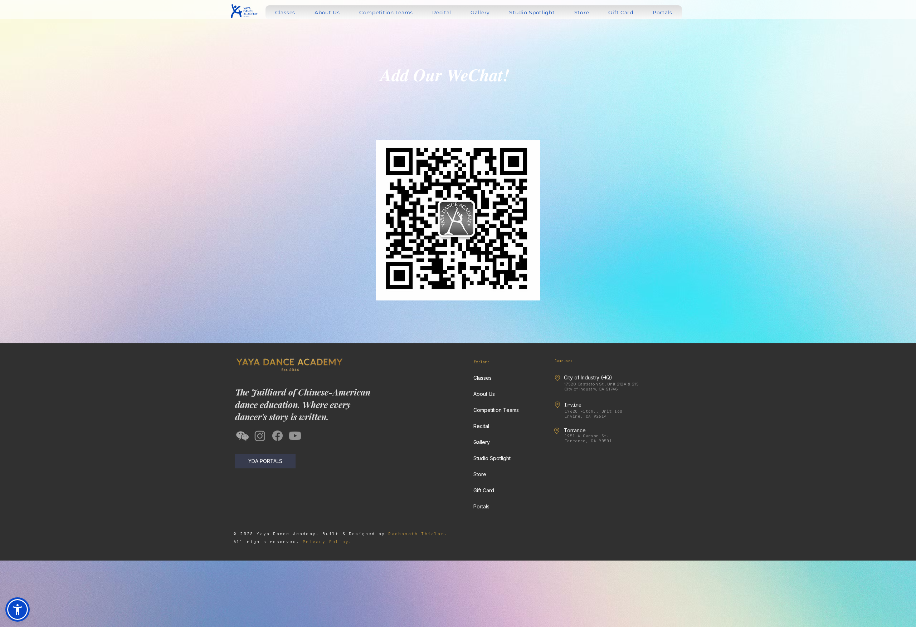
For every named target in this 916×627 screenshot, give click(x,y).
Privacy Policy (326, 541)
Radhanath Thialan (416, 533)
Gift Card (483, 490)
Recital (481, 426)
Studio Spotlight (492, 458)
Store (479, 474)
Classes (482, 378)
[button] (17, 609)
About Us (484, 394)
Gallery (481, 442)
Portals (481, 506)
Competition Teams (496, 410)
